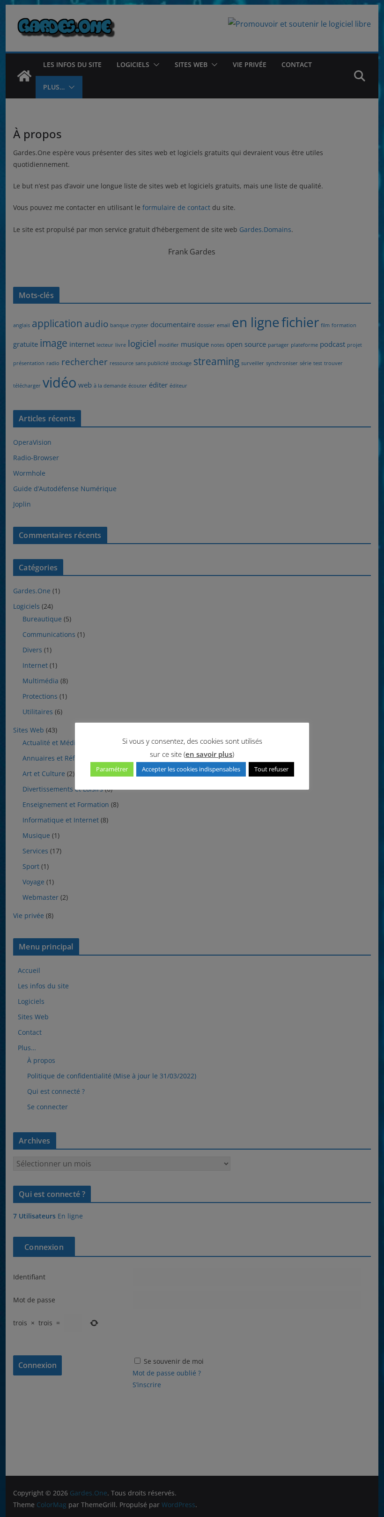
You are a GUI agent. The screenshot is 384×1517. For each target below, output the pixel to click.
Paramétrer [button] (112, 769)
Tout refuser (271, 769)
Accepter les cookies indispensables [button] (191, 769)
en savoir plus (208, 754)
